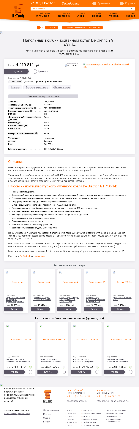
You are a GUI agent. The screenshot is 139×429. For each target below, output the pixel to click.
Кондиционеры (73, 422)
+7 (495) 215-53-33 (43, 3)
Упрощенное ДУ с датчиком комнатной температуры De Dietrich (95, 300)
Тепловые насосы (113, 416)
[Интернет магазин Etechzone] (18, 10)
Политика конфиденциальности (17, 414)
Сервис (130, 15)
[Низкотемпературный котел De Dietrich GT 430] (107, 65)
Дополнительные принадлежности (113, 420)
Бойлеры (71, 416)
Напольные (39, 256)
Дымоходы (87, 410)
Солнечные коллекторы (116, 413)
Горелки (70, 419)
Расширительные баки (92, 413)
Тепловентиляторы (91, 425)
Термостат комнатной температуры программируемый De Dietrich (15, 300)
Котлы (53, 27)
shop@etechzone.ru (77, 401)
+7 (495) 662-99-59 (107, 396)
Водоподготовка (90, 419)
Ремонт (46, 422)
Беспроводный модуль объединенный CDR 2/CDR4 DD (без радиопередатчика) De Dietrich (69, 300)
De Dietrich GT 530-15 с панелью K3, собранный (50, 360)
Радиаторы (71, 413)
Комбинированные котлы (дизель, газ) (82, 27)
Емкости (86, 416)
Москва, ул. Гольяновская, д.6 (113, 401)
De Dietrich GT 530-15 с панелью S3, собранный (117, 360)
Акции (81, 15)
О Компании (43, 15)
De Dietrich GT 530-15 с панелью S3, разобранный (18, 360)
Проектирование (51, 410)
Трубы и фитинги (89, 422)
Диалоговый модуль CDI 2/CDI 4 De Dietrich (42, 299)
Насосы (70, 425)
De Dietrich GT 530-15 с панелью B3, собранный (83, 360)
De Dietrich (25, 256)
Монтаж (114, 15)
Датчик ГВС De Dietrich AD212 (122, 299)
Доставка (64, 15)
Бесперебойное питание (116, 410)
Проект (96, 15)
